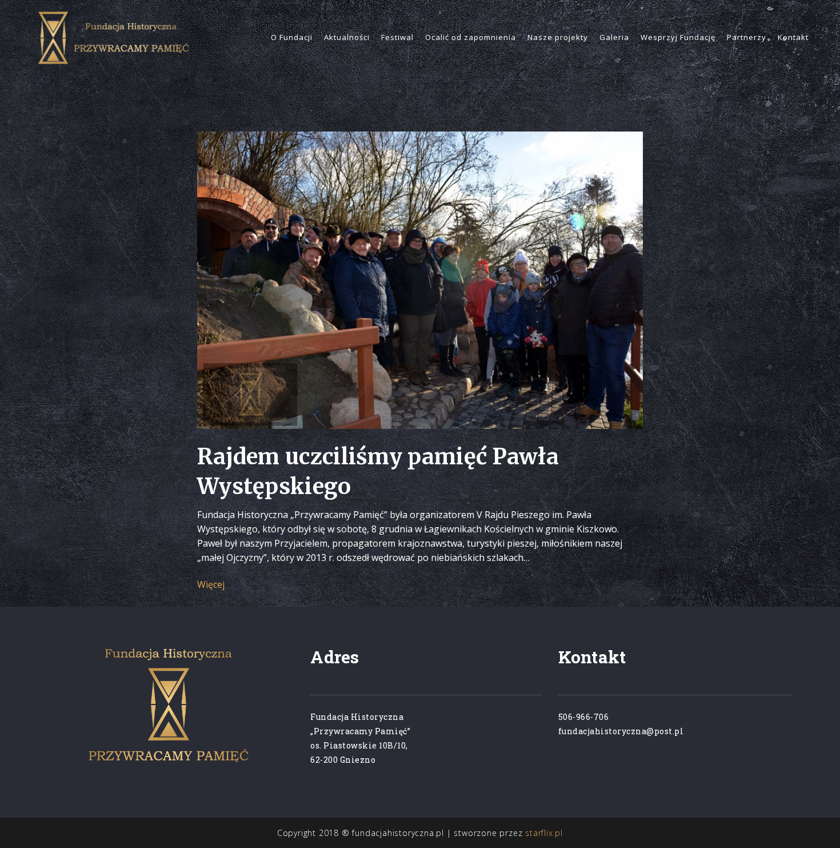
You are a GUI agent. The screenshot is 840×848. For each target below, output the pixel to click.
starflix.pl (544, 832)
